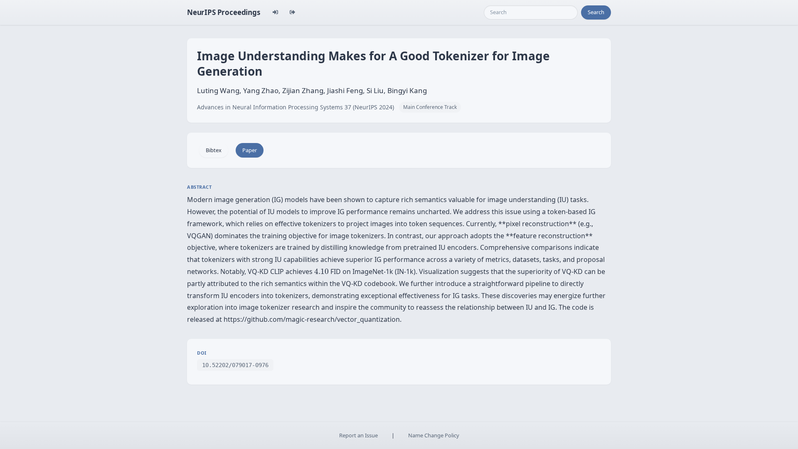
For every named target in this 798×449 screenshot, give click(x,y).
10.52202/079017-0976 (235, 365)
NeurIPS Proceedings (223, 12)
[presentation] (321, 271)
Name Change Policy (433, 435)
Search (596, 12)
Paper (249, 150)
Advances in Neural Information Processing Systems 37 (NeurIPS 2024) (295, 107)
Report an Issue (358, 435)
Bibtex (214, 150)
